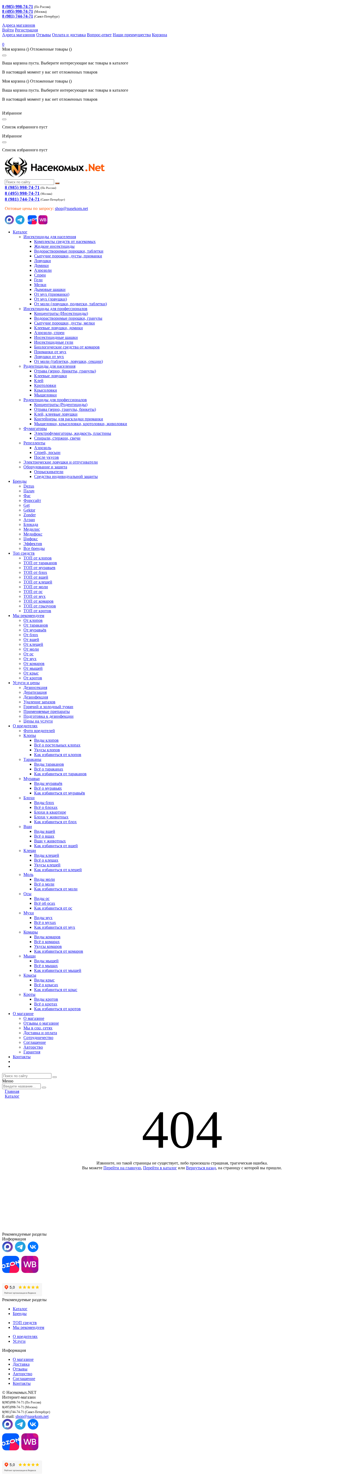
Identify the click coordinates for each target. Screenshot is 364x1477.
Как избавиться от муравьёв (59, 793)
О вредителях (25, 726)
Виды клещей (46, 855)
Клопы (29, 735)
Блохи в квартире (50, 812)
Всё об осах (44, 903)
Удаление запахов (39, 702)
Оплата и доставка (69, 35)
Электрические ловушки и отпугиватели (60, 462)
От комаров (34, 663)
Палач (28, 491)
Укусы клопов (47, 750)
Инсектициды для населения (49, 236)
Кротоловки (45, 385)
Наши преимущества (132, 35)
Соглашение (34, 1042)
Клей (38, 380)
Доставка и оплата (40, 1032)
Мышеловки (45, 395)
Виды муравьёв (48, 783)
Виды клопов (46, 740)
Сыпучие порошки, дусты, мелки (64, 323)
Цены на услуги (38, 721)
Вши (27, 826)
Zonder (29, 515)
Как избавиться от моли (56, 889)
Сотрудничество (38, 1037)
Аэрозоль (42, 447)
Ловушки (42, 260)
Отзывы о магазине (41, 1023)
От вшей (31, 639)
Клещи (29, 850)
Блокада (30, 524)
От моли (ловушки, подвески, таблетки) (70, 304)
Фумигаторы (35, 428)
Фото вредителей (39, 730)
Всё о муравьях (48, 788)
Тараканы (32, 759)
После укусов (46, 457)
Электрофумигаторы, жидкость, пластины (72, 433)
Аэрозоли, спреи (49, 332)
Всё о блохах (46, 807)
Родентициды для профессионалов (55, 399)
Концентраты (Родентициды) (60, 404)
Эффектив (32, 543)
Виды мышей (46, 961)
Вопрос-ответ (99, 35)
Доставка (21, 1364)
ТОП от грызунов (39, 606)
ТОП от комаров (38, 601)
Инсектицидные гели (53, 342)
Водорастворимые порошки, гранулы (68, 318)
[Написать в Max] (9, 223)
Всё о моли (44, 884)
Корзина (159, 35)
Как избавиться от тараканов (60, 774)
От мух (30, 658)
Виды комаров (47, 937)
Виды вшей (44, 831)
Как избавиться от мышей (57, 970)
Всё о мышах (46, 965)
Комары (30, 932)
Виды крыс (44, 980)
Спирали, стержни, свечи (57, 438)
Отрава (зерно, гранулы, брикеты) (65, 409)
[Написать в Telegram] (20, 223)
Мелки (40, 284)
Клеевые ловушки (50, 376)
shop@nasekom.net (71, 208)
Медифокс (32, 534)
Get (26, 505)
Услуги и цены (26, 682)
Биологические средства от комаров (67, 347)
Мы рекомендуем (28, 615)
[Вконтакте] (33, 1250)
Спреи (40, 275)
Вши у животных (50, 841)
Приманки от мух (50, 352)
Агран (29, 519)
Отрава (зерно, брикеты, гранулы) (65, 371)
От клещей (33, 644)
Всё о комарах (47, 941)
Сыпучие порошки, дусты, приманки (68, 256)
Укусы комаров (48, 946)
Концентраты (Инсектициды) (61, 313)
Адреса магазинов (18, 25)
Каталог (20, 232)
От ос (28, 654)
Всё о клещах (46, 860)
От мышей (33, 668)
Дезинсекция (35, 687)
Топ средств (24, 553)
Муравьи (31, 778)
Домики (41, 265)
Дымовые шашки (50, 289)
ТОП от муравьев (39, 567)
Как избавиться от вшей (56, 845)
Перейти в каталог (160, 1168)
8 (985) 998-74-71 (22, 187)
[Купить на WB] (42, 223)
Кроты (29, 994)
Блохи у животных (51, 817)
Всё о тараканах (48, 769)
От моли (31, 649)
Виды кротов (46, 999)
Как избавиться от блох (55, 821)
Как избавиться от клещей (58, 869)
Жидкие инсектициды (54, 246)
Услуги (19, 1341)
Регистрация (26, 30)
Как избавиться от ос (53, 908)
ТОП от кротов (37, 610)
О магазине (23, 1013)
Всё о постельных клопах (57, 745)
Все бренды (34, 548)
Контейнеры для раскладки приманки (68, 419)
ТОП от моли (35, 587)
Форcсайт (32, 500)
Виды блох (44, 802)
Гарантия (31, 1052)
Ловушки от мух (49, 356)
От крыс (31, 673)
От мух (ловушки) (50, 299)
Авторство (33, 1047)
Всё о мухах (45, 922)
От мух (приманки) (51, 294)
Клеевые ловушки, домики (58, 328)
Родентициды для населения (49, 366)
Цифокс (30, 539)
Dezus (28, 486)
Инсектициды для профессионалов (55, 308)
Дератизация (35, 692)
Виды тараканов (49, 764)
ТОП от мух (34, 596)
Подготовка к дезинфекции (48, 716)
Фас (27, 495)
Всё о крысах (46, 985)
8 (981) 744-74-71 (22, 199)
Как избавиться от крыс (55, 989)
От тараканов (35, 625)
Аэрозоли (43, 270)
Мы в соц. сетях (37, 1028)
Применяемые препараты (46, 711)
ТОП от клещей (37, 582)
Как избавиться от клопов (57, 754)
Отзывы (43, 35)
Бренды (20, 481)
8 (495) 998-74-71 (22, 193)
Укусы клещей (47, 865)
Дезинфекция (35, 697)
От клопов (33, 620)
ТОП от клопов (37, 558)
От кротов (32, 678)
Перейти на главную (122, 1168)
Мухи (28, 913)
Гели (38, 280)
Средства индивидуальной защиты (66, 476)
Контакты (22, 1056)
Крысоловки (45, 390)
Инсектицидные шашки (56, 337)
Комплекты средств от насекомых (65, 241)
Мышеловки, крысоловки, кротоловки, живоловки (80, 423)
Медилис (31, 529)
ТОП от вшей (35, 577)
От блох (30, 634)
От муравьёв (34, 630)
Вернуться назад (201, 1168)
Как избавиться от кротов (57, 1009)
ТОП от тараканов (40, 563)
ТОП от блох (35, 572)
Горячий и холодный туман (48, 706)
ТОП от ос (33, 591)
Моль (28, 874)
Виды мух (43, 917)
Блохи (29, 798)
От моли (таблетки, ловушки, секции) (68, 361)
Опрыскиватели (48, 471)
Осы (27, 893)
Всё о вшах (44, 836)
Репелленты (34, 443)
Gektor (29, 510)
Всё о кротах (45, 1004)
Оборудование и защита (45, 467)
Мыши (29, 956)
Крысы (29, 975)
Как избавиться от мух (54, 927)
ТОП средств (25, 1322)
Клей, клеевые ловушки (56, 414)
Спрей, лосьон (47, 452)
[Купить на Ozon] (32, 223)
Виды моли (44, 879)
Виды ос (42, 898)
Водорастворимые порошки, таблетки (68, 251)
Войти (8, 30)
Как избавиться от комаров (58, 951)
